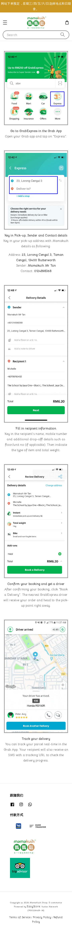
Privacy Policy (42, 917)
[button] (5, 22)
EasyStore (33, 906)
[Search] (62, 35)
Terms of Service (19, 917)
